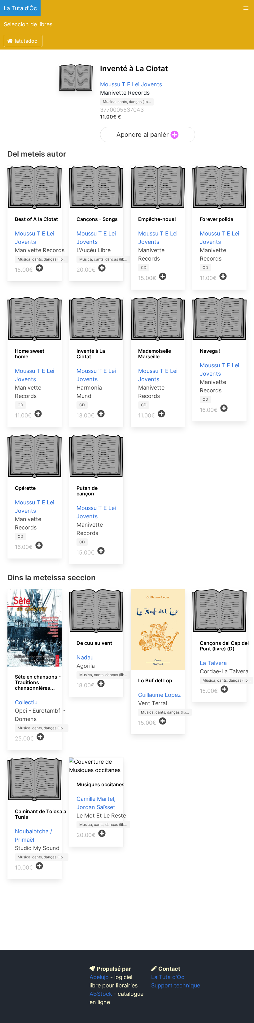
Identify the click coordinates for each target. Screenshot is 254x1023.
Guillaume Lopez (159, 695)
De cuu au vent (94, 643)
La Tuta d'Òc (20, 8)
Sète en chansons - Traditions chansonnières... (38, 682)
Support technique (175, 985)
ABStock (101, 994)
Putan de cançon (87, 491)
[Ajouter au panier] (39, 268)
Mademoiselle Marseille (154, 354)
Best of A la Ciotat (36, 219)
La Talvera (213, 663)
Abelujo (99, 977)
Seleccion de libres (28, 24)
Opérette (25, 488)
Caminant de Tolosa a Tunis (40, 814)
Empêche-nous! (157, 219)
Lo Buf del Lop (155, 680)
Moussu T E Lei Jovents (131, 84)
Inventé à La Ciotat (134, 68)
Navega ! (210, 351)
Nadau (85, 657)
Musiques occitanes (101, 784)
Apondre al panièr (143, 134)
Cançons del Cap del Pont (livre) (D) (224, 646)
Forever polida (216, 219)
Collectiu (26, 702)
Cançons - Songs (97, 219)
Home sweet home (29, 354)
